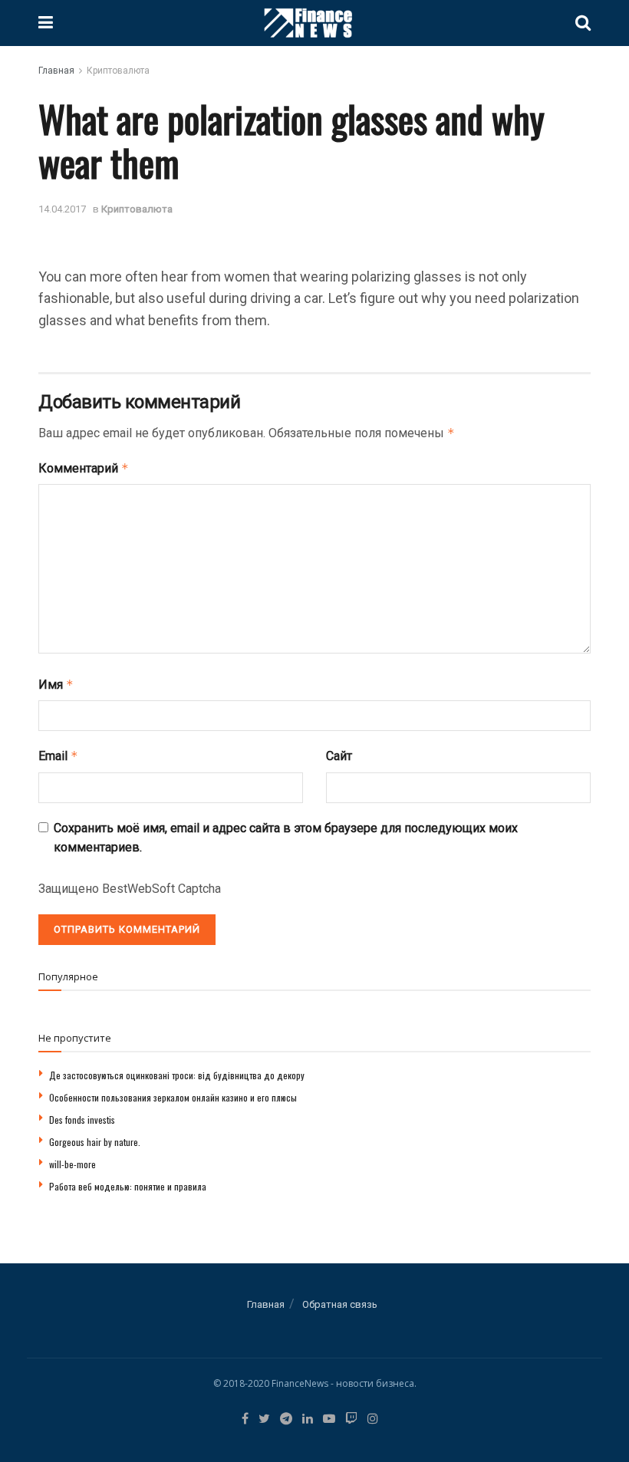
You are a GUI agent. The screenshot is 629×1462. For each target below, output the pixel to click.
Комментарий (83, 468)
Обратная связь (339, 1304)
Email (58, 756)
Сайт (339, 756)
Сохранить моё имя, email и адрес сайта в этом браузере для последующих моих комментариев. (286, 838)
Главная (56, 70)
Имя (56, 684)
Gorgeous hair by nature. (94, 1141)
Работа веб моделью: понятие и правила (127, 1186)
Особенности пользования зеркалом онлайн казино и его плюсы (173, 1097)
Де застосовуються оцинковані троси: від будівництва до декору (177, 1075)
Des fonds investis (82, 1119)
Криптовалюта (118, 70)
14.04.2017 (62, 209)
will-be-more (72, 1164)
